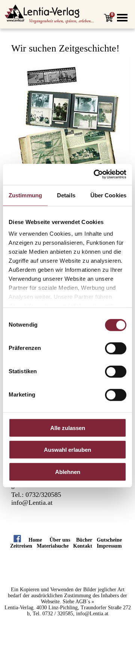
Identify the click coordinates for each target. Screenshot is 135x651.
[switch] (115, 348)
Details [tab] (66, 195)
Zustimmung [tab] (25, 195)
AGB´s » (84, 601)
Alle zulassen (67, 427)
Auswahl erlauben (67, 450)
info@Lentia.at (31, 502)
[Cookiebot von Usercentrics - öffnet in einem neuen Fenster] (95, 174)
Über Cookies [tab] (108, 195)
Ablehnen (67, 471)
